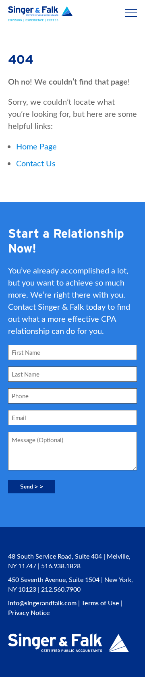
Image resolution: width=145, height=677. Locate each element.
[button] (131, 13)
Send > (29, 487)
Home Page (36, 146)
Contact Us (36, 162)
